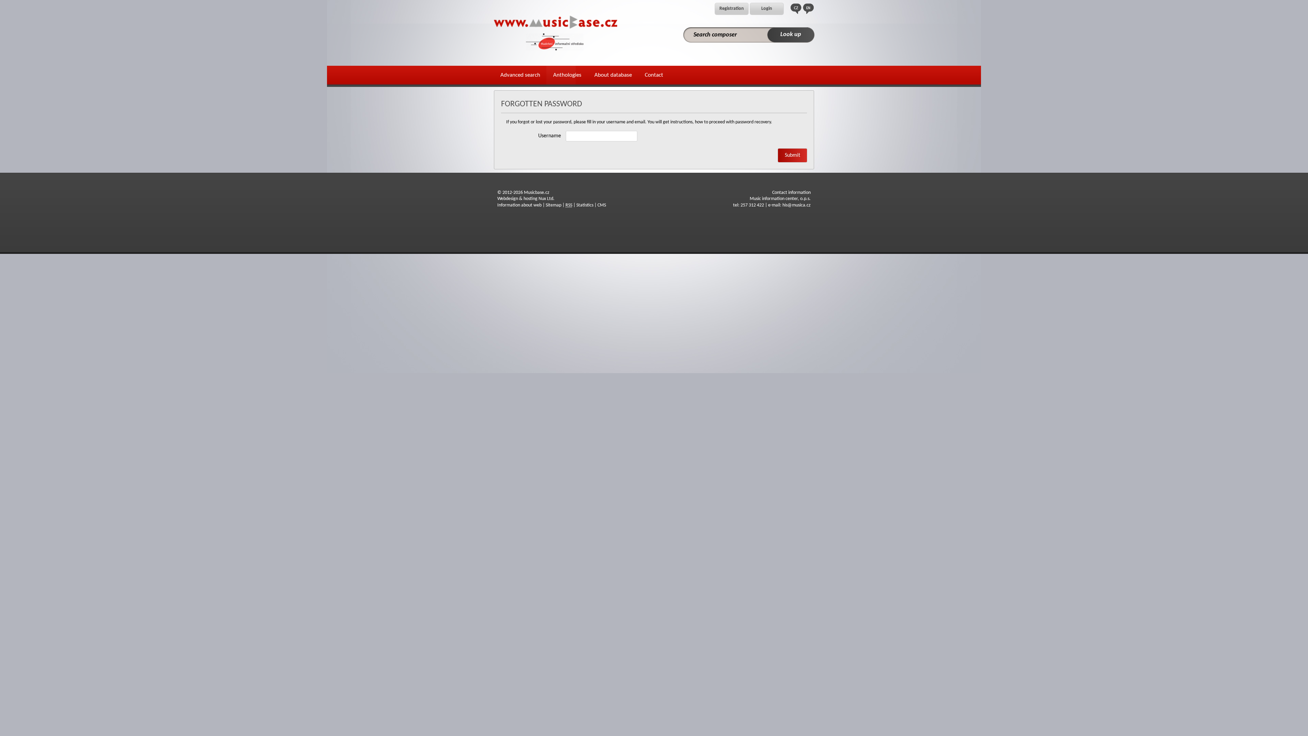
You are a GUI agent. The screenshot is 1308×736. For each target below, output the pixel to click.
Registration (731, 8)
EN (808, 8)
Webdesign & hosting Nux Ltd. (526, 198)
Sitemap (553, 205)
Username (549, 136)
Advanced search (520, 75)
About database (613, 75)
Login (766, 8)
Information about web (519, 205)
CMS (601, 205)
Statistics (584, 205)
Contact (654, 75)
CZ (796, 8)
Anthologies (567, 75)
